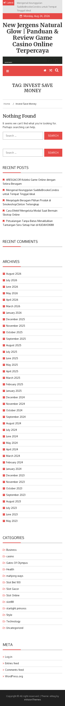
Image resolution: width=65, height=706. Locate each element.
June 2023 (12, 514)
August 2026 (13, 273)
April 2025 (12, 371)
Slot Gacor (12, 588)
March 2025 (13, 377)
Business (11, 549)
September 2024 (16, 416)
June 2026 (12, 286)
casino (10, 556)
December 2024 (15, 397)
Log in (8, 656)
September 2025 (16, 338)
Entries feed (12, 663)
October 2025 (14, 332)
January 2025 (14, 390)
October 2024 (14, 410)
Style (9, 614)
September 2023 (15, 494)
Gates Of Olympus (17, 562)
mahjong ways (14, 575)
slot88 (10, 601)
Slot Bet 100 (13, 582)
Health (10, 569)
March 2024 (13, 455)
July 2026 (11, 280)
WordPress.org (14, 676)
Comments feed (14, 669)
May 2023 (12, 520)
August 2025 (13, 345)
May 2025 (12, 364)
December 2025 (15, 319)
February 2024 (14, 462)
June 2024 (12, 436)
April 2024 (12, 449)
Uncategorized (14, 627)
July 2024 (11, 429)
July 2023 (11, 507)
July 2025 (11, 351)
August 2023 (13, 501)
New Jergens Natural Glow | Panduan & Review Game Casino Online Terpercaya (32, 38)
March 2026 (13, 306)
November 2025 (15, 325)
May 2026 (12, 293)
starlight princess (16, 608)
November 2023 (15, 481)
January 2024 (13, 468)
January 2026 (14, 312)
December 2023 (15, 475)
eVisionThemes (32, 699)
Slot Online (13, 595)
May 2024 (12, 442)
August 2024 (13, 423)
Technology (13, 621)
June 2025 (12, 358)
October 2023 (14, 488)
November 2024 (15, 403)
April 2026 (12, 299)
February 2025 (14, 384)
